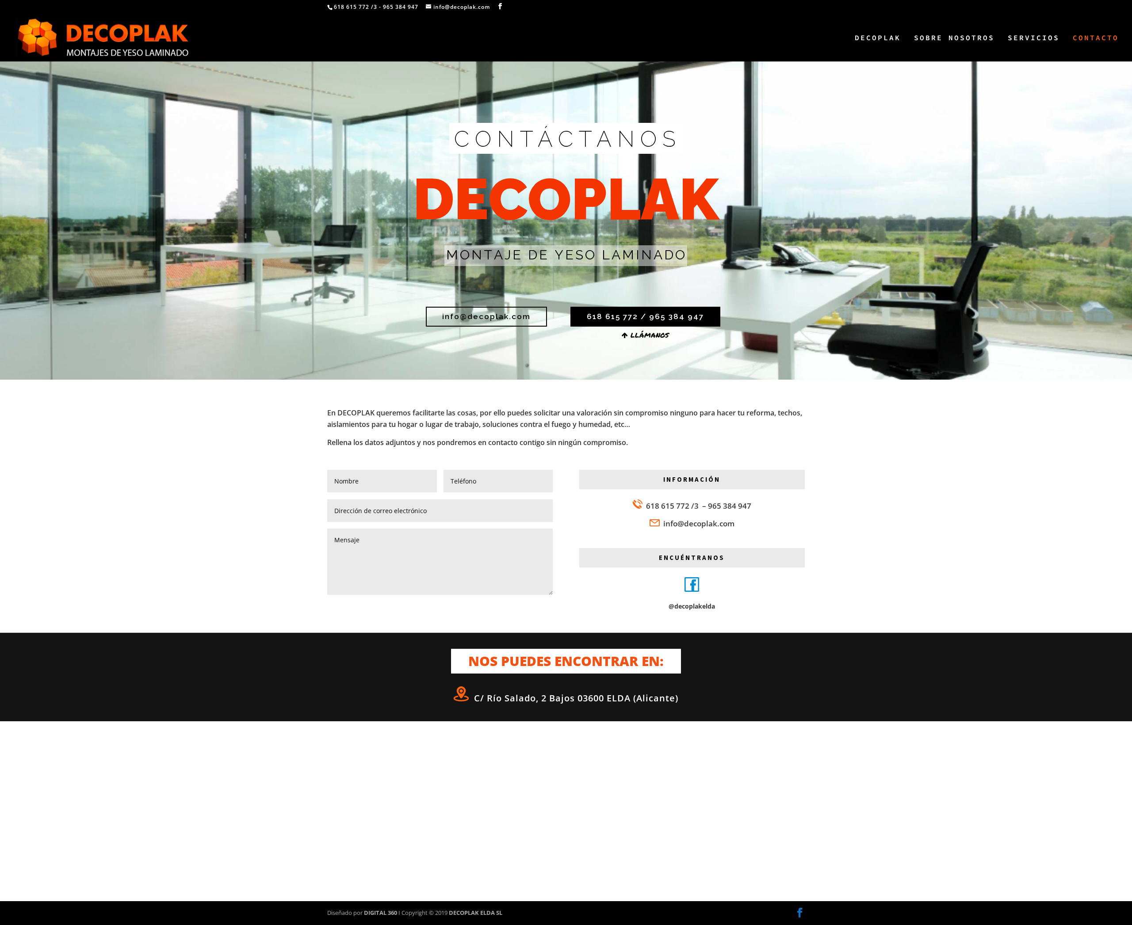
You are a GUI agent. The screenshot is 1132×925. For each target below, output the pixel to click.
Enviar (530, 609)
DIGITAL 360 (381, 913)
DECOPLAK (878, 38)
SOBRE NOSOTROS (954, 38)
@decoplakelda (692, 606)
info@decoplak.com (698, 523)
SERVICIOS (1033, 38)
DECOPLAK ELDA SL (475, 913)
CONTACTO (1096, 38)
